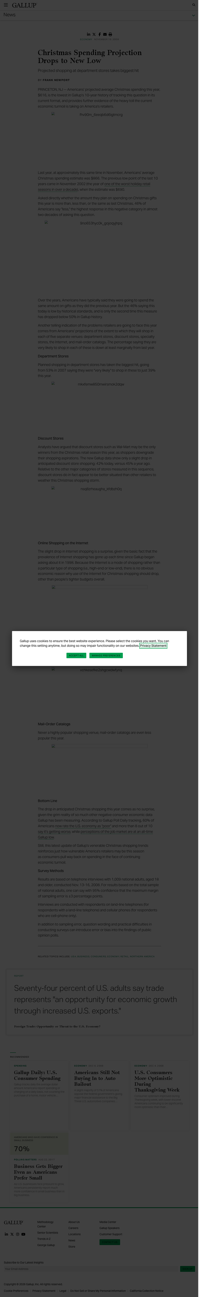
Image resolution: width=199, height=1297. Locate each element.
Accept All (76, 655)
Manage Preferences (106, 655)
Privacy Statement (153, 646)
